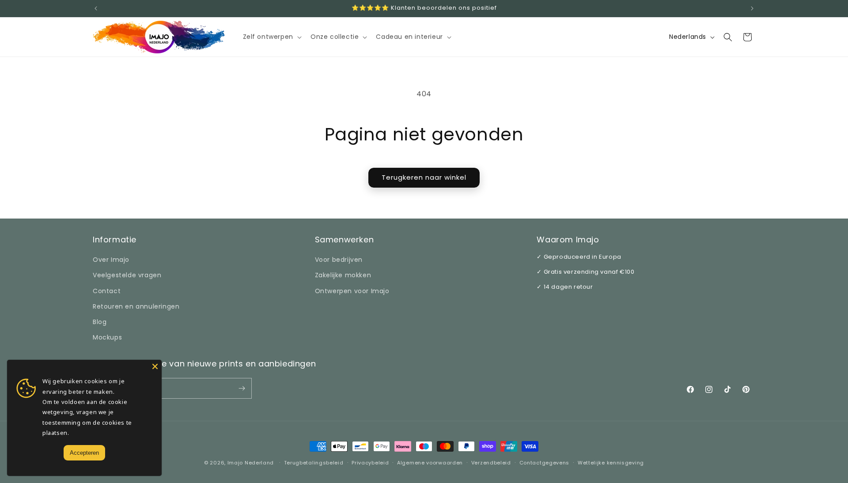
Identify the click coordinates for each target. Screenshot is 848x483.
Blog (99, 321)
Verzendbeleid (491, 462)
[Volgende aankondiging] (752, 8)
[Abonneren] (241, 388)
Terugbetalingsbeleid (314, 462)
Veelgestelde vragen (127, 275)
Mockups (107, 337)
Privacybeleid (370, 462)
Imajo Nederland (250, 462)
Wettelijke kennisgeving (611, 462)
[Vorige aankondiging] (96, 8)
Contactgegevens (544, 462)
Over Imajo (111, 259)
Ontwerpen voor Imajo (352, 291)
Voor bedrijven (339, 259)
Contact (107, 291)
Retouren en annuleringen (136, 306)
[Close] (155, 366)
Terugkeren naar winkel (424, 177)
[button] (271, 36)
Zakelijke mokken (343, 275)
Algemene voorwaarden (430, 462)
